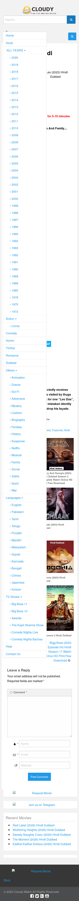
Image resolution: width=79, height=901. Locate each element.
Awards (16, 618)
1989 (15, 276)
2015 (15, 93)
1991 (15, 262)
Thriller (10, 348)
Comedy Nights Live (25, 632)
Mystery (17, 406)
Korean (16, 589)
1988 (15, 283)
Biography (18, 420)
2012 (15, 114)
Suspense (18, 441)
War (14, 490)
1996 (15, 227)
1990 (15, 269)
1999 (15, 205)
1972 (15, 311)
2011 (15, 121)
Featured (57, 430)
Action (10, 319)
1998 (15, 213)
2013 (15, 107)
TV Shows (12, 597)
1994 (15, 241)
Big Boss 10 (19, 611)
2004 (15, 170)
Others (10, 370)
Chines (16, 575)
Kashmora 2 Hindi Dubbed (56, 635)
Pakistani (18, 512)
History (16, 434)
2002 (15, 184)
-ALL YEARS (14, 50)
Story (6, 880)
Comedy (11, 333)
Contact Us (13, 654)
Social (16, 469)
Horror (10, 340)
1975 (15, 304)
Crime (15, 326)
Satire (15, 476)
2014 (15, 100)
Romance (12, 355)
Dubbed (11, 363)
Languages (13, 498)
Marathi (16, 540)
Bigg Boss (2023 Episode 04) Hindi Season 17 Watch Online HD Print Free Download (57, 651)
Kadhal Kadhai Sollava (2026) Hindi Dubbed (42, 844)
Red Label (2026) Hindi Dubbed (33, 825)
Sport (15, 483)
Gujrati (16, 554)
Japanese (18, 582)
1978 (15, 297)
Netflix (16, 448)
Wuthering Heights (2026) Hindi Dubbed (39, 830)
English (16, 505)
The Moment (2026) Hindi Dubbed (35, 839)
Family (16, 462)
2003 (15, 177)
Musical (17, 455)
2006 (15, 156)
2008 (15, 142)
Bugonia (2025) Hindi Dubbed (53, 579)
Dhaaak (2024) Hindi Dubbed (53, 526)
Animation (18, 377)
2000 (15, 198)
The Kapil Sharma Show (28, 625)
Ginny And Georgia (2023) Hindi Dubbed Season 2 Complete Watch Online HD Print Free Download (57, 478)
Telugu (16, 526)
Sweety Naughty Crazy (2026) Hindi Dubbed (42, 834)
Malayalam (19, 547)
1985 (15, 290)
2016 (15, 86)
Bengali (17, 568)
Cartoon (17, 413)
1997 (15, 220)
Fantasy (17, 427)
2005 (15, 163)
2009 (15, 135)
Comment (20, 692)
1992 (15, 255)
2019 (15, 64)
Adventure (18, 398)
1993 (15, 248)
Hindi (9, 43)
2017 (15, 78)
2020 (15, 57)
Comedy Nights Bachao (27, 639)
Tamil (15, 519)
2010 (15, 128)
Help (9, 646)
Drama (16, 384)
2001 (15, 191)
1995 (15, 234)
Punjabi (17, 533)
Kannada (18, 561)
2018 (15, 71)
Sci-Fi (15, 391)
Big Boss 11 (19, 604)
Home (10, 35)
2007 (15, 149)
